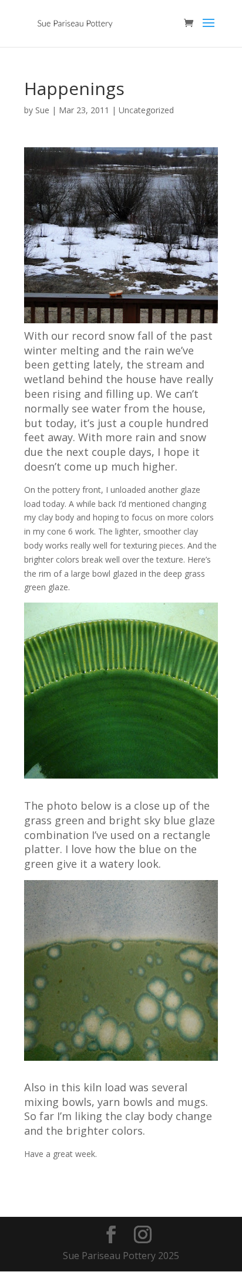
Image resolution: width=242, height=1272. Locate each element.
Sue (42, 110)
